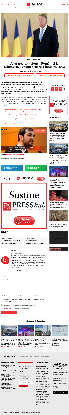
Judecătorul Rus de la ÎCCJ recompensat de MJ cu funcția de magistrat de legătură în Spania (35, 242)
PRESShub (33, 71)
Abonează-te (54, 249)
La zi (40, 60)
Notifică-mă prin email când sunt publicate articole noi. (18, 308)
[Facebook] (11, 269)
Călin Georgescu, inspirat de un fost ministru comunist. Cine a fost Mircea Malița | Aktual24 (12, 242)
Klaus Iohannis (11, 231)
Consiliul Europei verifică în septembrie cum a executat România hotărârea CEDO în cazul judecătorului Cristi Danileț (57, 137)
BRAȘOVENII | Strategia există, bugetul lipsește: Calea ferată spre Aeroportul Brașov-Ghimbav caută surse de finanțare (60, 340)
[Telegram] (20, 269)
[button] (13, 4)
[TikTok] (23, 269)
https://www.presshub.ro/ (17, 253)
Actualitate (32, 60)
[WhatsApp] (60, 89)
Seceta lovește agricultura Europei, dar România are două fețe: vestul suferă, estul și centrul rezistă (58, 225)
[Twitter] (56, 89)
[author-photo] (2, 346)
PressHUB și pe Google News (15, 154)
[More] (64, 89)
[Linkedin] (17, 269)
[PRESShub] (5, 260)
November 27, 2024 (30, 119)
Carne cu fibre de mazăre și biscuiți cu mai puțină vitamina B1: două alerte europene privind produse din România (58, 205)
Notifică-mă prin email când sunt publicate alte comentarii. (19, 305)
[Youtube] (26, 269)
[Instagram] (14, 269)
